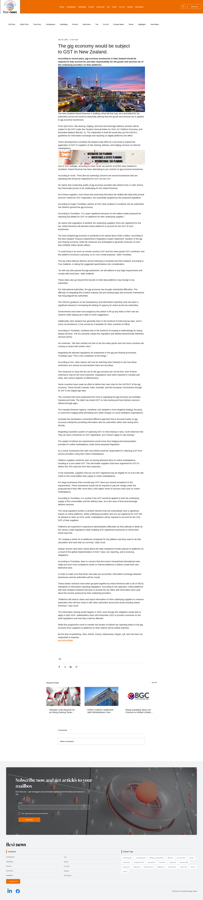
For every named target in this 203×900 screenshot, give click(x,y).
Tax (96, 24)
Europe (66, 871)
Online (127, 867)
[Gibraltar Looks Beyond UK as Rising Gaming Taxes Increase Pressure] (63, 696)
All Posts (11, 24)
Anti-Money (149, 867)
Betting (161, 867)
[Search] (183, 6)
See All (154, 682)
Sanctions (87, 24)
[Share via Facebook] (59, 667)
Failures (152, 862)
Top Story (37, 24)
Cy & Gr (106, 24)
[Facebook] (18, 891)
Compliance (50, 24)
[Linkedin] (9, 891)
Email (20, 803)
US (126, 871)
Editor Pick (24, 24)
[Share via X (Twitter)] (65, 667)
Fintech (75, 24)
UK (194, 867)
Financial (182, 858)
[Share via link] (76, 667)
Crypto (173, 862)
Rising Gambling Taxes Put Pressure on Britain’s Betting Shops (138, 711)
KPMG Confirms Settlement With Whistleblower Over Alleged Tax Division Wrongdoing (100, 711)
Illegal (137, 867)
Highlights (142, 24)
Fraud (163, 862)
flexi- (16, 844)
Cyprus (127, 862)
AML (171, 858)
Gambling (63, 24)
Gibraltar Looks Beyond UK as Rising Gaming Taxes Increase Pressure (62, 711)
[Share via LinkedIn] (71, 667)
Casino (184, 867)
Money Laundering (157, 858)
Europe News (118, 24)
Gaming (173, 867)
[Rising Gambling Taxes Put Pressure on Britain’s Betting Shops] (140, 696)
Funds (131, 24)
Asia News (155, 24)
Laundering (141, 858)
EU (192, 858)
